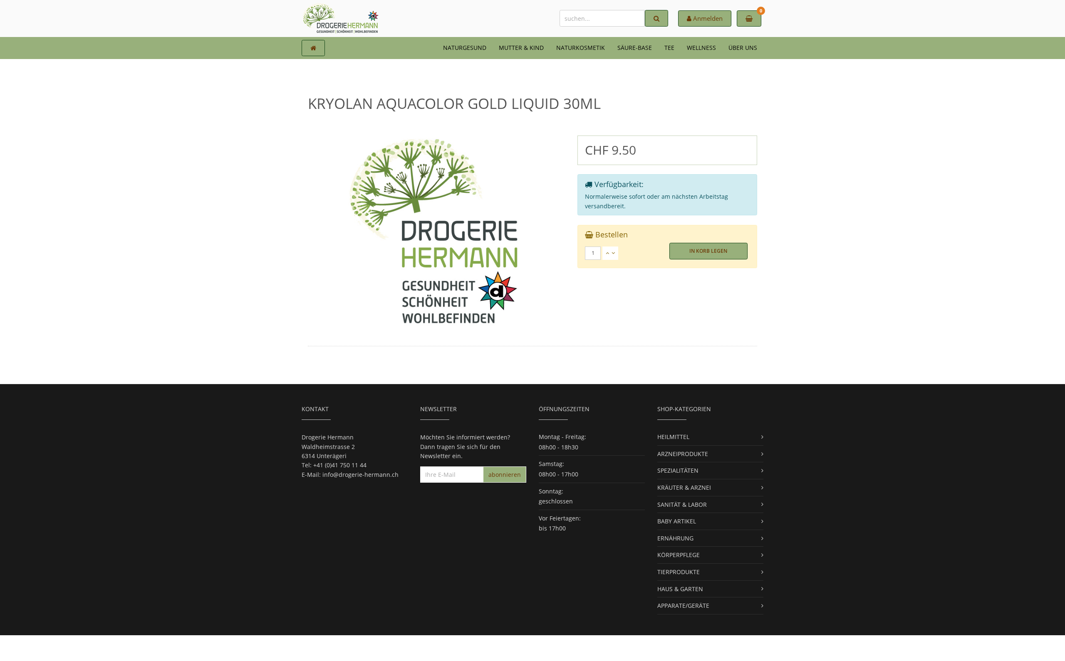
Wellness (701, 48)
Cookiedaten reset (564, 648)
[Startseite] (313, 48)
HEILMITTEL (673, 437)
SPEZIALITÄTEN (677, 470)
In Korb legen (708, 250)
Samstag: (551, 464)
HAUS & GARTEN (680, 589)
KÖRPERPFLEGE (678, 555)
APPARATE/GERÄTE (683, 605)
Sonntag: (551, 491)
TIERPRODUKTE (678, 572)
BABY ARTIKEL (676, 521)
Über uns (742, 48)
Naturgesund (464, 48)
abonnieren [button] (504, 474)
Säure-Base (634, 48)
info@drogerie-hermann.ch (360, 474)
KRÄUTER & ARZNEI (684, 487)
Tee (669, 48)
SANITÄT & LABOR (682, 504)
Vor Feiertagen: (560, 518)
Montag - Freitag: (562, 437)
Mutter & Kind (521, 48)
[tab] (667, 253)
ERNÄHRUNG (675, 538)
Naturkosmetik (580, 48)
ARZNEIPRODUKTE (682, 454)
